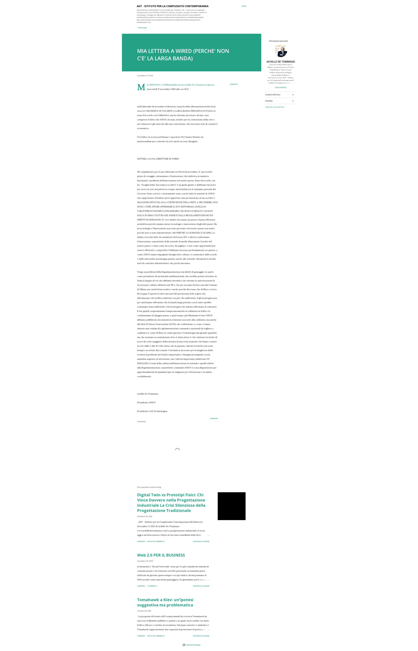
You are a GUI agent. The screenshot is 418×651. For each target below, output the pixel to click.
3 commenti (152, 586)
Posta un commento (156, 541)
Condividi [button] (234, 84)
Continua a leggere (201, 541)
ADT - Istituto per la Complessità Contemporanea (173, 6)
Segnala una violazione (274, 107)
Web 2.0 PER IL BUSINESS (161, 555)
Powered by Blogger (193, 645)
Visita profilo (281, 87)
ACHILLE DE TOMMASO (281, 61)
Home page (142, 28)
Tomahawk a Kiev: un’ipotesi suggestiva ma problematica (165, 602)
